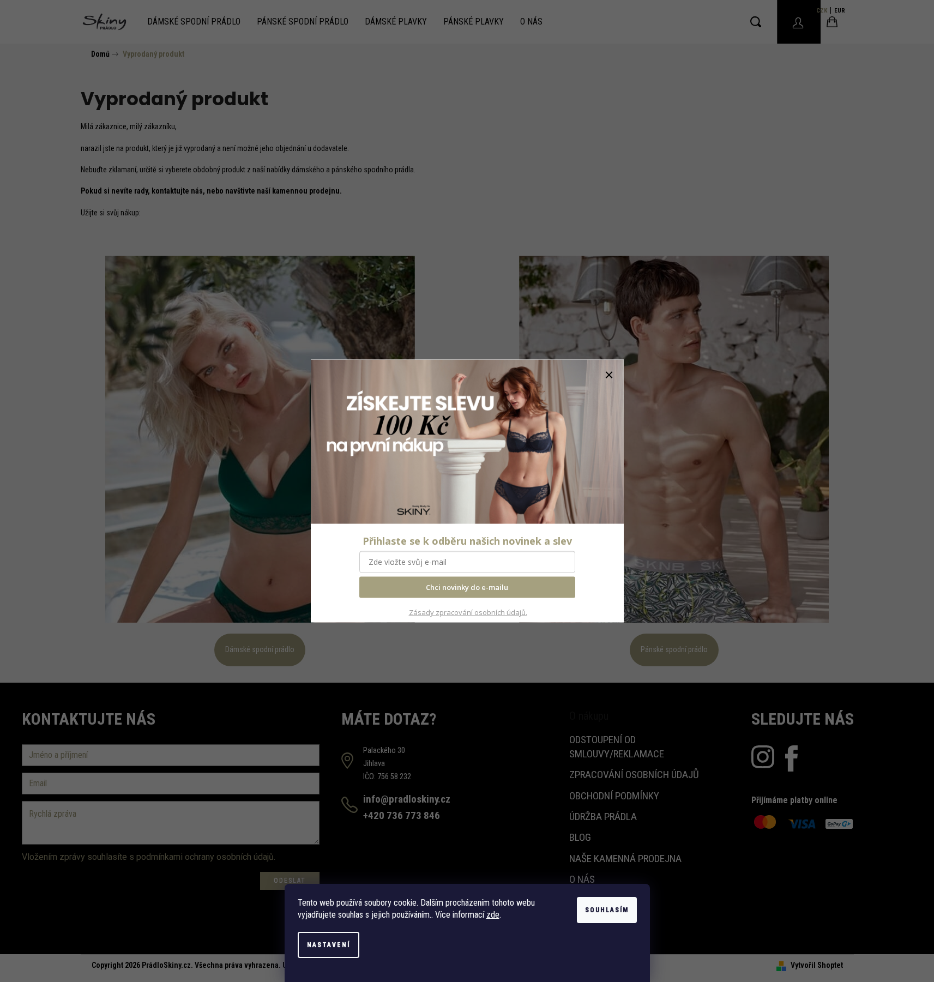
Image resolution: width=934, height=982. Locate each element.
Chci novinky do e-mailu (467, 587)
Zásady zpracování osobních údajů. (468, 612)
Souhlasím (607, 910)
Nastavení (328, 945)
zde (492, 914)
